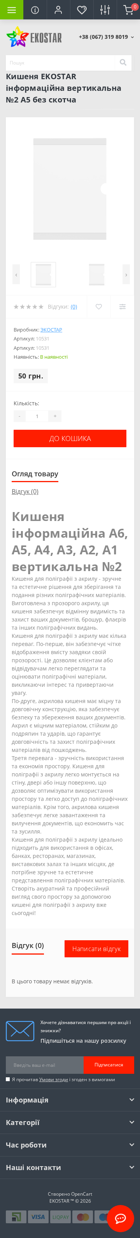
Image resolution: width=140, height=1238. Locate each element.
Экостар (51, 329)
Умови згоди (53, 1079)
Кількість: (26, 403)
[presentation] (16, 274)
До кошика (70, 438)
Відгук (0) (25, 491)
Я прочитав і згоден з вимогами (63, 1079)
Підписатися (108, 1064)
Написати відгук (96, 949)
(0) (74, 306)
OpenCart (81, 1194)
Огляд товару (35, 473)
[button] (58, 9)
